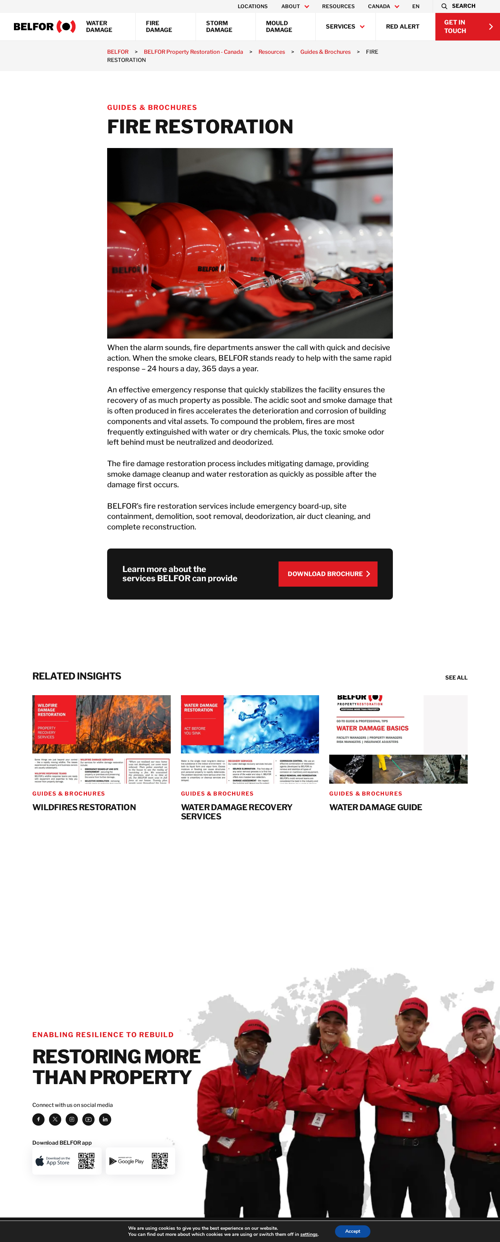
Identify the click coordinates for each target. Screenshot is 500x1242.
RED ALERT (403, 26)
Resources (338, 6)
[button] (458, 6)
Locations (253, 6)
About (290, 6)
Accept (352, 1231)
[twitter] (55, 1119)
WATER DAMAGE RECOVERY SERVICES (237, 812)
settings (309, 1234)
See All (456, 677)
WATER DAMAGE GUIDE (375, 807)
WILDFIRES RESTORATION (84, 807)
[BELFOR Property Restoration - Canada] (45, 26)
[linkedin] (105, 1119)
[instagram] (72, 1119)
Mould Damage (279, 26)
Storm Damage (219, 26)
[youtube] (88, 1119)
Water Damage (99, 26)
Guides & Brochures (152, 107)
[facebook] (38, 1119)
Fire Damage (159, 26)
